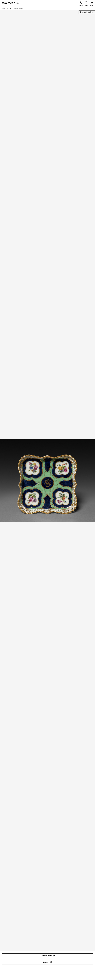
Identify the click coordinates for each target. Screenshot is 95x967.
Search (86, 5)
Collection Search (17, 8)
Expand (45, 962)
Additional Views (46, 955)
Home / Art (5, 8)
